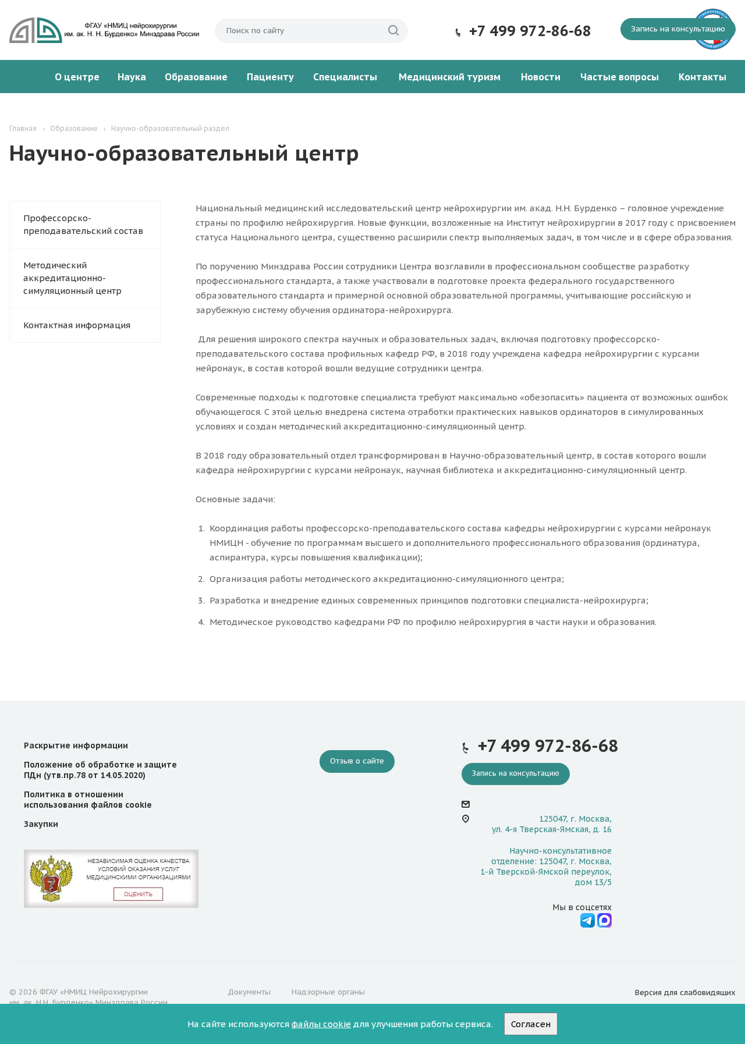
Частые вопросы (619, 77)
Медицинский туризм (450, 77)
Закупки (41, 824)
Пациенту (270, 77)
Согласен (531, 1023)
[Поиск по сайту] (393, 31)
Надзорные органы (328, 992)
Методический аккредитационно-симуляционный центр (72, 278)
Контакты (702, 77)
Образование (196, 77)
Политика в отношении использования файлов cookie (88, 799)
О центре (77, 77)
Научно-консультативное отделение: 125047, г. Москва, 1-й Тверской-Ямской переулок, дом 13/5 (546, 867)
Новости (540, 77)
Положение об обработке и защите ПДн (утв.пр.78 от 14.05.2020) (100, 769)
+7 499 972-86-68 (530, 31)
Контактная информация (76, 325)
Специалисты (345, 77)
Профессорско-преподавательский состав (83, 224)
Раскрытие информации (76, 745)
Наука (132, 77)
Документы (249, 992)
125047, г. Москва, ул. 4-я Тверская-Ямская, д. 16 (552, 824)
